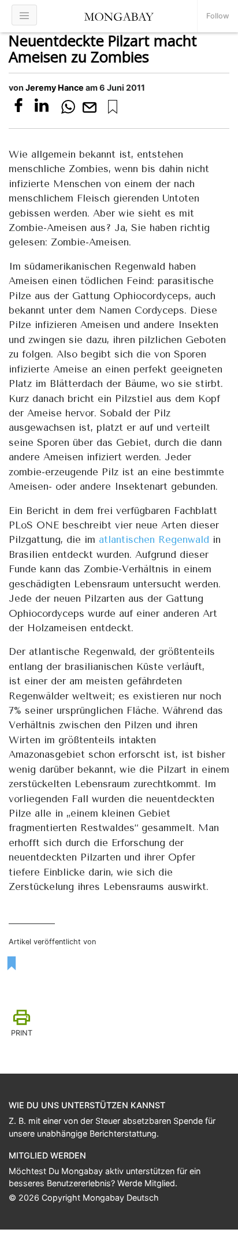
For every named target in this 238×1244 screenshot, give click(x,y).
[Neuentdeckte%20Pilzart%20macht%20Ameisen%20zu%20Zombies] (112, 107)
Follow (217, 16)
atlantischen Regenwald (154, 539)
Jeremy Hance (54, 87)
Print (21, 1033)
